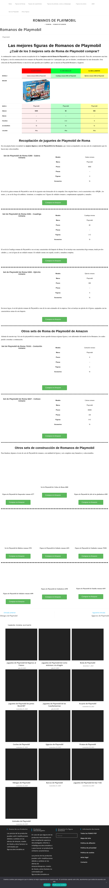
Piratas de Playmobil (87, 744)
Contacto (84, 862)
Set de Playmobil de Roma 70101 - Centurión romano (21, 347)
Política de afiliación (88, 843)
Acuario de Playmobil (87, 703)
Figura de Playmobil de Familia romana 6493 (90, 588)
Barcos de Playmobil (54, 783)
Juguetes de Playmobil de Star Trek (88, 783)
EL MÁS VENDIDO (36, 70)
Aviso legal (84, 857)
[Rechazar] (106, 882)
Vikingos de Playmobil (21, 783)
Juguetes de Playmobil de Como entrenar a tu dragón (54, 664)
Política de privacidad (88, 848)
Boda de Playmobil (87, 663)
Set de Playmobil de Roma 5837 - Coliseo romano (21, 400)
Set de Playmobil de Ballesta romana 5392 (18, 548)
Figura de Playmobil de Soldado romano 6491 (54, 548)
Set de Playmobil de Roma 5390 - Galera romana (22, 157)
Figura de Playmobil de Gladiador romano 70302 (91, 548)
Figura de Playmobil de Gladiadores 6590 (54, 589)
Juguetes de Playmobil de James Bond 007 (21, 704)
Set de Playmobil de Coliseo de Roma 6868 (54, 487)
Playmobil (6, 37)
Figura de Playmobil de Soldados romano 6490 (18, 593)
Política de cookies (87, 853)
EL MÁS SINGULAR (65, 70)
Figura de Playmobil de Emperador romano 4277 (18, 494)
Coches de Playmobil (21, 744)
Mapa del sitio (86, 838)
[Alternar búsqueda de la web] (35, 12)
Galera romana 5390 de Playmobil (36, 75)
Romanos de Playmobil (59, 24)
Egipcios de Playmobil (54, 744)
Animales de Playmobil (21, 821)
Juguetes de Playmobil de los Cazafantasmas (54, 704)
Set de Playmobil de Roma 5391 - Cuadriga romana (21, 215)
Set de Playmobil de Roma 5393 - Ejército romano (22, 273)
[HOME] (43, 24)
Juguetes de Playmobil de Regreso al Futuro (21, 664)
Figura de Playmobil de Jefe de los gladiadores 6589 (91, 494)
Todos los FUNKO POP (89, 833)
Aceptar (47, 885)
